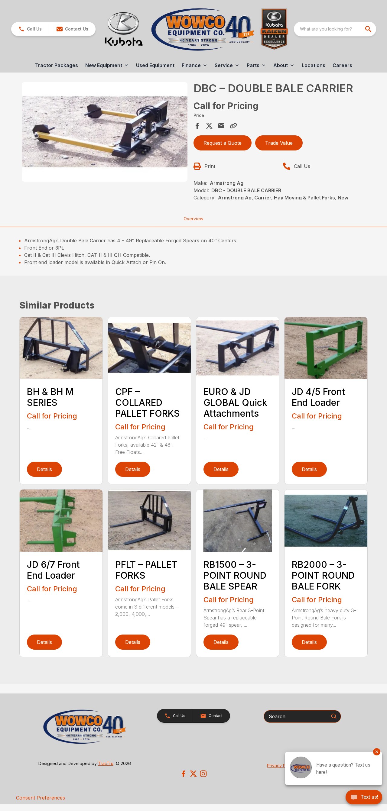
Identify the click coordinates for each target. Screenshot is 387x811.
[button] (30, 29)
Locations (313, 65)
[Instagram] (203, 773)
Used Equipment (155, 65)
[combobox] (335, 29)
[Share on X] (209, 125)
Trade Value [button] (279, 143)
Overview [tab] (193, 218)
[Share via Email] (221, 125)
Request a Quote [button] (222, 143)
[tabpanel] (104, 132)
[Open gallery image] (104, 132)
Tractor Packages (56, 65)
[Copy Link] (233, 125)
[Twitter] (193, 773)
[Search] (333, 716)
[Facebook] (183, 773)
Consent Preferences (40, 798)
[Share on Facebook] (197, 125)
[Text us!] (364, 797)
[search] (369, 29)
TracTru (105, 763)
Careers (342, 65)
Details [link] (44, 469)
